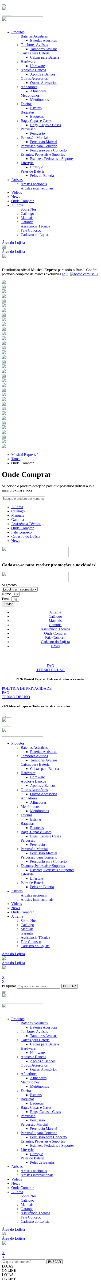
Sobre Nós (28, 209)
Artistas (17, 180)
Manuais (27, 218)
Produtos (17, 32)
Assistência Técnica (35, 226)
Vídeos (16, 192)
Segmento (9, 585)
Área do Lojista (13, 243)
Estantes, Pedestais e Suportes (43, 154)
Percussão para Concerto (39, 146)
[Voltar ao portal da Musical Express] (6, 14)
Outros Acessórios (34, 78)
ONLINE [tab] (9, 1270)
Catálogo (27, 214)
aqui (65, 274)
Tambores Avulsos (34, 45)
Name (7, 594)
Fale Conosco (31, 230)
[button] (4, 247)
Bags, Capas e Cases (36, 121)
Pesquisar (9, 986)
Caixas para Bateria (35, 53)
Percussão (28, 129)
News (15, 197)
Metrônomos (30, 95)
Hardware (28, 62)
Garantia (27, 222)
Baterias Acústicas (34, 36)
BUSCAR (69, 986)
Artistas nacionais (34, 184)
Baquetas (27, 112)
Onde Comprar (22, 201)
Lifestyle (27, 163)
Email (7, 599)
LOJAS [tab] (7, 1266)
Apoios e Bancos (33, 70)
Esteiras (26, 104)
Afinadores (29, 87)
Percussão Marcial (34, 138)
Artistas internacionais (37, 188)
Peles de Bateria (32, 171)
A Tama (17, 205)
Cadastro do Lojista (35, 235)
